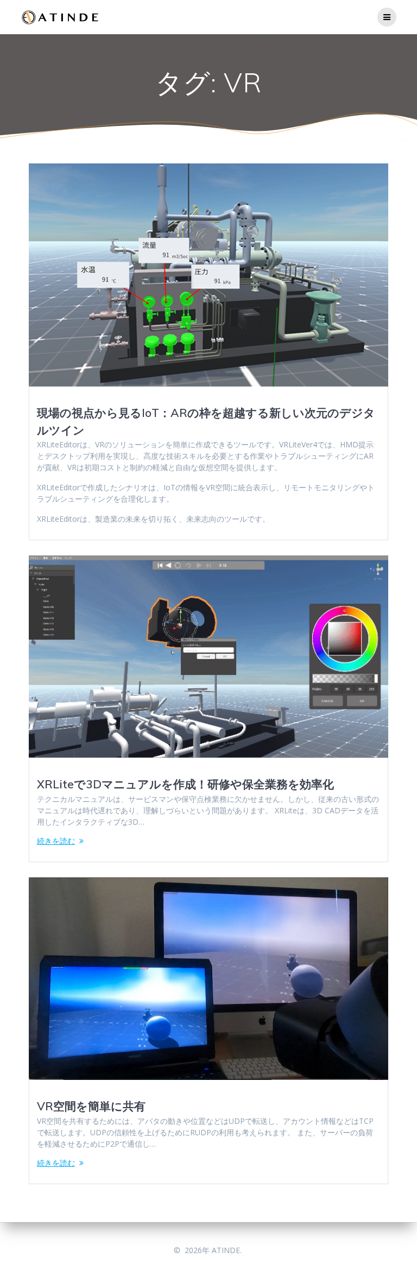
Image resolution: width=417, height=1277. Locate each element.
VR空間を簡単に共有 (91, 1106)
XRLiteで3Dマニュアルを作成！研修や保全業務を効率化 (185, 784)
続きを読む (56, 841)
